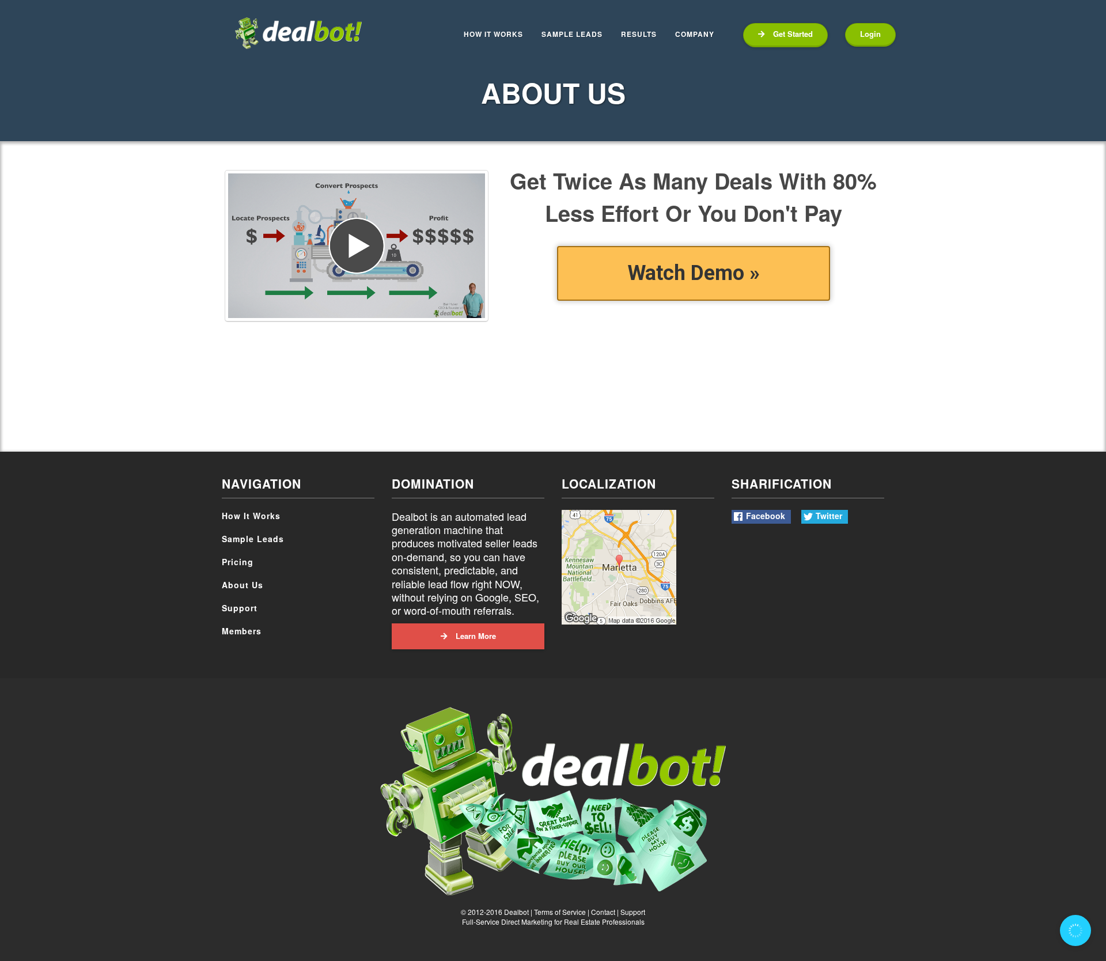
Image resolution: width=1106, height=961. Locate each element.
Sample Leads (253, 538)
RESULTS (639, 34)
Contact (603, 912)
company (694, 34)
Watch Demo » (693, 273)
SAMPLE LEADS (572, 34)
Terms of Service (560, 912)
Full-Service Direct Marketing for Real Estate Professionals (553, 921)
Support (239, 608)
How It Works (251, 515)
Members (242, 631)
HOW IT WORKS (493, 34)
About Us (242, 585)
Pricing (237, 561)
